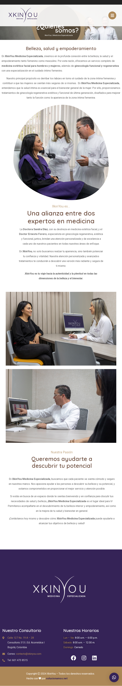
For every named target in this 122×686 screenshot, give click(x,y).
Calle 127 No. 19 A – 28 (20, 638)
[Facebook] (73, 658)
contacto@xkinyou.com (28, 654)
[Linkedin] (94, 658)
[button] (114, 677)
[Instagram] (84, 658)
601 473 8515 (20, 660)
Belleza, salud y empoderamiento (61, 48)
